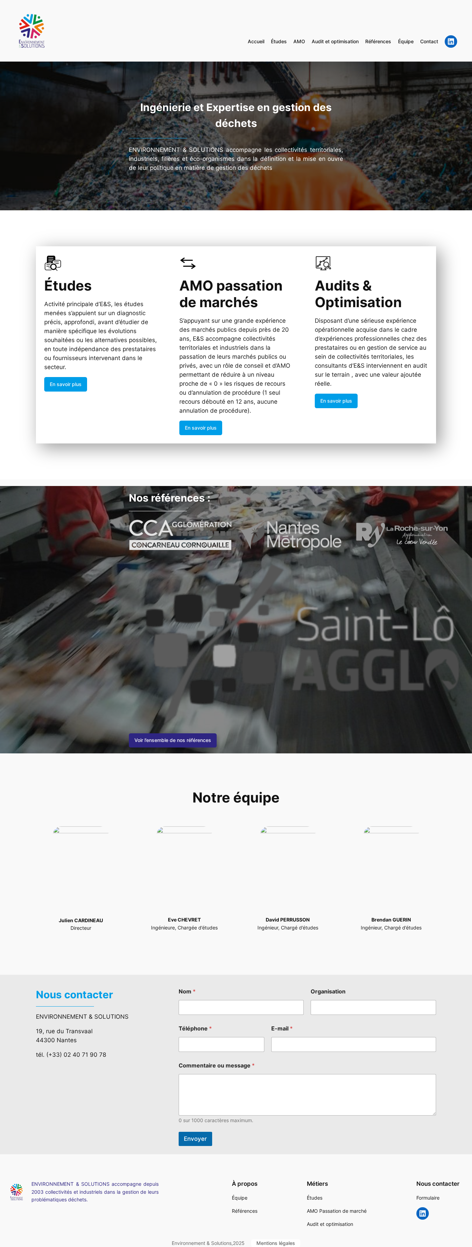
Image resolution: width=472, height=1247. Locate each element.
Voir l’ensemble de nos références (172, 740)
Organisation (328, 991)
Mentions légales (275, 1243)
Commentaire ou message (217, 1065)
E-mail (282, 1028)
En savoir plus (66, 384)
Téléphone (195, 1028)
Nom (187, 991)
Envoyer (195, 1138)
